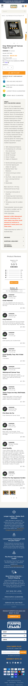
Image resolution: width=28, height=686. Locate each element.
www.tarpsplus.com (17, 565)
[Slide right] (17, 43)
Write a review (14, 282)
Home (3, 15)
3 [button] (16, 498)
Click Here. (11, 213)
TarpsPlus (13, 680)
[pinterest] (12, 662)
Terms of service (10, 684)
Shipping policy (19, 684)
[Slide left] (10, 43)
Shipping (5, 58)
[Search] (24, 11)
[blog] (15, 663)
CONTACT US (14, 616)
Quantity (5, 64)
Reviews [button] (12, 288)
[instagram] (20, 662)
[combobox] (14, 11)
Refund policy (12, 682)
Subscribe (23, 652)
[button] (2, 6)
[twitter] (10, 662)
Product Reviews (14, 256)
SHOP (5, 632)
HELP (4, 635)
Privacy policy (20, 682)
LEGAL (5, 639)
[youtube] (18, 662)
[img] (14, 294)
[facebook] (7, 662)
